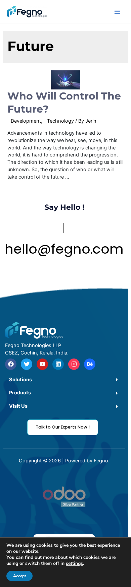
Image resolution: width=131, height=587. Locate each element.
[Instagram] (74, 364)
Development (26, 121)
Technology (60, 121)
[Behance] (89, 364)
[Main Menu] (117, 12)
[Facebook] (10, 364)
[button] (64, 380)
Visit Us (18, 406)
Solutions (20, 380)
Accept (19, 576)
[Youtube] (42, 364)
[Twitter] (26, 364)
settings (74, 564)
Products (20, 393)
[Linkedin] (58, 364)
